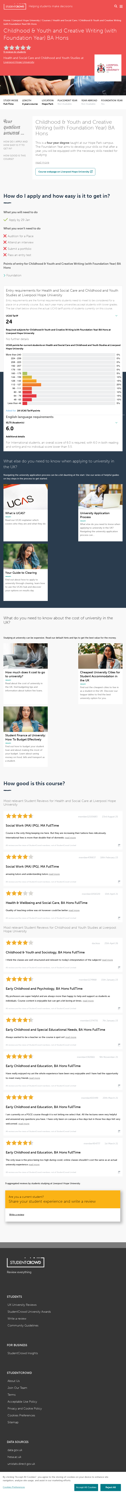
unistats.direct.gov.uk (21, 1464)
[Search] (115, 6)
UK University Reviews (22, 1305)
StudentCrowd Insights (23, 1353)
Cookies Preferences (21, 1415)
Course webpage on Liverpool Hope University (64, 171)
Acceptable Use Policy (22, 1401)
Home (7, 20)
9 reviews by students (14, 52)
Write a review (16, 1214)
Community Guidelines (23, 1325)
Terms (12, 1395)
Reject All (110, 1487)
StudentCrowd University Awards (29, 1311)
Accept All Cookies (86, 1487)
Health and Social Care (65, 20)
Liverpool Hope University (26, 20)
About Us (14, 1381)
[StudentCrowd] (14, 6)
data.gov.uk (15, 1450)
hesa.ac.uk (14, 1457)
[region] (63, 1483)
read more (42, 162)
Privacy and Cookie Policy (25, 1408)
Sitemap (13, 1422)
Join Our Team (17, 1388)
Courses (46, 20)
